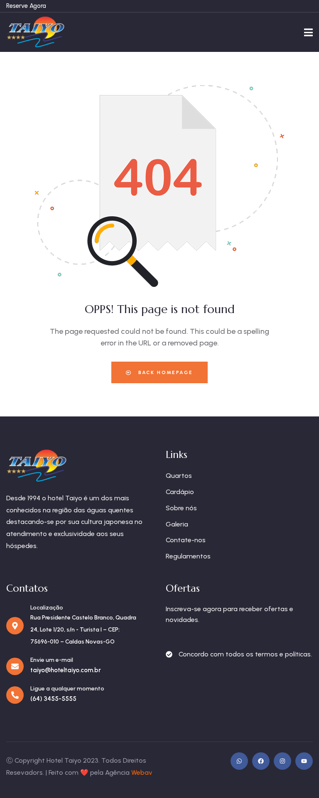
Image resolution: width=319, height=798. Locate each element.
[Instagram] (282, 761)
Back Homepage (164, 372)
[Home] (35, 32)
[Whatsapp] (239, 761)
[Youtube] (304, 761)
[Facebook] (261, 761)
